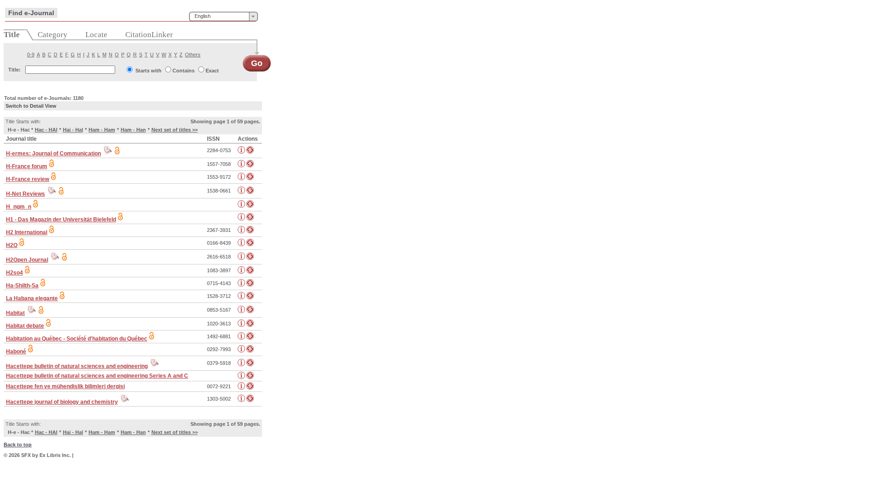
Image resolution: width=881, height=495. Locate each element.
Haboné (16, 351)
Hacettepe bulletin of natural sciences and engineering (77, 366)
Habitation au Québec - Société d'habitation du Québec (76, 339)
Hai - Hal (73, 129)
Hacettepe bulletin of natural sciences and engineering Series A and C (97, 376)
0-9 (30, 54)
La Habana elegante (32, 298)
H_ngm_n (18, 207)
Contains (184, 70)
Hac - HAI (46, 129)
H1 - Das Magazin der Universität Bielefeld (61, 219)
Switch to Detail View (31, 106)
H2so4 (14, 273)
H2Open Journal (27, 260)
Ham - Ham (102, 129)
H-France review (27, 179)
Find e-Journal (31, 12)
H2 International (26, 232)
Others (193, 54)
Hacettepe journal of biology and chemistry (62, 402)
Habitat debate (25, 326)
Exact (212, 70)
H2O (11, 245)
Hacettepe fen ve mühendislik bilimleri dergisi (65, 386)
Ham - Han (133, 129)
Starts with (148, 70)
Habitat (15, 313)
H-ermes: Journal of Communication (53, 153)
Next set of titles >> (174, 129)
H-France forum (26, 166)
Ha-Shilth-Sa (22, 285)
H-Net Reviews (25, 194)
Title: (14, 69)
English (203, 16)
